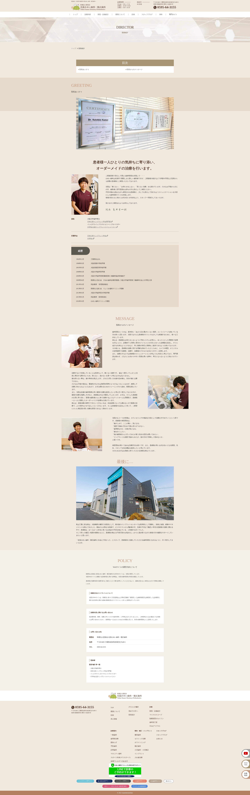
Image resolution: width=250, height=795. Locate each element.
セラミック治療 (140, 739)
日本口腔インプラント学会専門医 (99, 221)
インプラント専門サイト (122, 781)
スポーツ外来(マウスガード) (120, 757)
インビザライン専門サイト (85, 781)
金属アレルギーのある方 (119, 761)
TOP (112, 707)
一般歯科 (114, 735)
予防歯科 (114, 746)
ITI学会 (89, 238)
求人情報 (114, 719)
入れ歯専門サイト (155, 781)
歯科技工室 (153, 722)
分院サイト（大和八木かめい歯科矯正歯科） (116, 786)
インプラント (139, 753)
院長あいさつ (84, 69)
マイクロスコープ (156, 715)
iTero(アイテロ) (155, 726)
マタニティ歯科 (116, 753)
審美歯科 (138, 735)
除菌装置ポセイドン (157, 718)
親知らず (114, 742)
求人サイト (169, 781)
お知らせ (159, 739)
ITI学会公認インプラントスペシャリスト (101, 227)
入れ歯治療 (138, 757)
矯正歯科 (138, 746)
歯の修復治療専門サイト (104, 781)
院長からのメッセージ (134, 69)
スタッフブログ (147, 14)
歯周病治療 (114, 739)
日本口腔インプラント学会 (96, 236)
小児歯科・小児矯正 (142, 750)
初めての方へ (133, 711)
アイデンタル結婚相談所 (139, 786)
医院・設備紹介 (103, 14)
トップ (75, 14)
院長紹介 (132, 715)
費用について (120, 14)
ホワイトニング (140, 742)
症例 (133, 14)
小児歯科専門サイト (140, 781)
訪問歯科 (114, 750)
